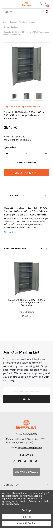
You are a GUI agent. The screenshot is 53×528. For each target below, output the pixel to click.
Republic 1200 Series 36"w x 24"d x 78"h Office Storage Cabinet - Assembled (26, 302)
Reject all (27, 516)
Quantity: (10, 147)
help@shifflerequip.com (30, 447)
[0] (45, 4)
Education (13, 22)
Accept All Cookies (26, 523)
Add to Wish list (26, 162)
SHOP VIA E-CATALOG (26, 471)
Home (4, 22)
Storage (32, 22)
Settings (26, 510)
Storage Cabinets (11, 27)
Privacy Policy (12, 503)
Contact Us (10, 232)
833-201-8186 (30, 434)
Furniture (23, 22)
